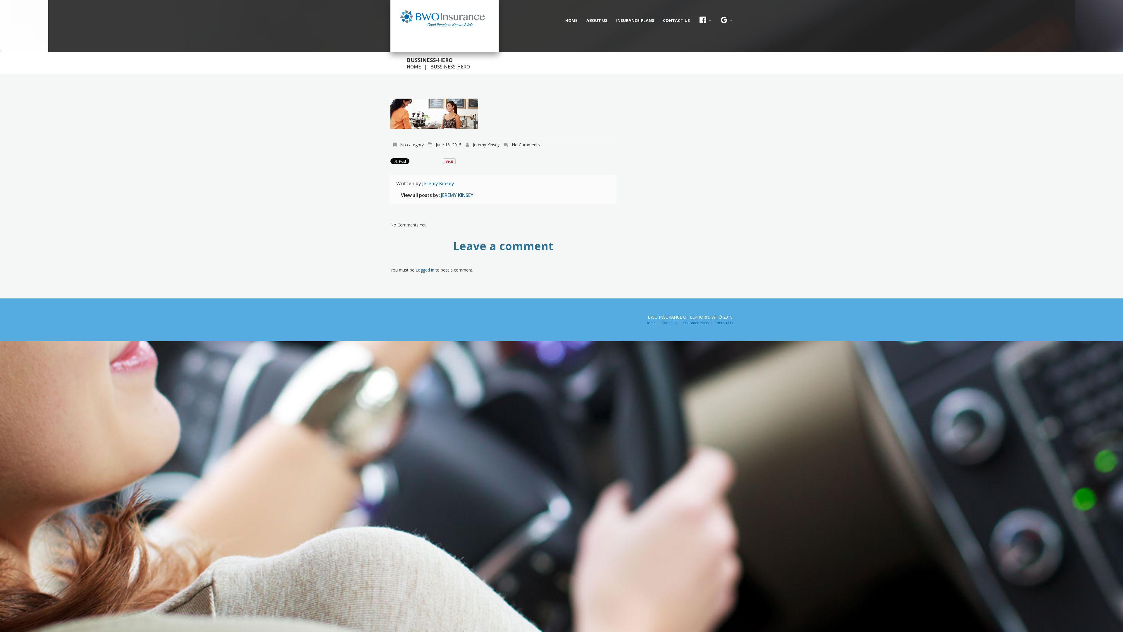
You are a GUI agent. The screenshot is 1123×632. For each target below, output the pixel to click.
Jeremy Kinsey (486, 144)
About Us (596, 20)
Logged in (425, 270)
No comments (526, 144)
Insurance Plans (635, 20)
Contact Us (676, 20)
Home (571, 20)
